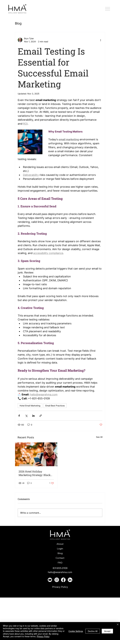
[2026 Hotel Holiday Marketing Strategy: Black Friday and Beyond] (36, 454)
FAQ (60, 562)
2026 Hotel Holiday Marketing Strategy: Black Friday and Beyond (34, 473)
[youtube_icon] (50, 580)
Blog (18, 23)
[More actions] (100, 40)
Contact (60, 557)
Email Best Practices (55, 405)
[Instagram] (56, 580)
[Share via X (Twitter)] (26, 415)
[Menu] (107, 8)
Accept (107, 631)
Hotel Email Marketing (30, 405)
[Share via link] (40, 415)
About (60, 543)
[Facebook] (63, 580)
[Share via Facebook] (19, 415)
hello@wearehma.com (60, 572)
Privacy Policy (60, 586)
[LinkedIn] (70, 580)
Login (60, 548)
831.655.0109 (60, 568)
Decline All (92, 631)
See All (99, 437)
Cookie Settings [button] (75, 631)
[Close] (117, 625)
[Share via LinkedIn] (33, 415)
